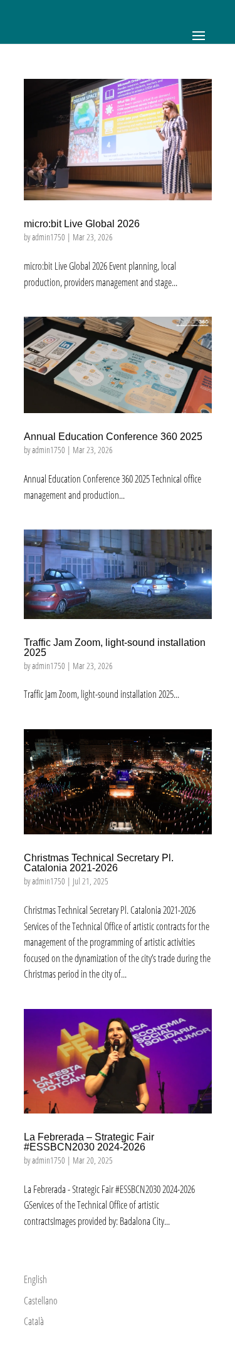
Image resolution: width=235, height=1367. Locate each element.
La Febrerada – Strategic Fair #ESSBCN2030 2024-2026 (89, 1142)
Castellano (41, 1301)
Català (34, 1321)
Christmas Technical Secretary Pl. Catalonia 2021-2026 (99, 862)
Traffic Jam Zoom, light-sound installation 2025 (115, 647)
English (35, 1279)
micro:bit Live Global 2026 (82, 223)
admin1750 (48, 237)
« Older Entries (47, 1264)
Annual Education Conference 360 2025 (113, 436)
